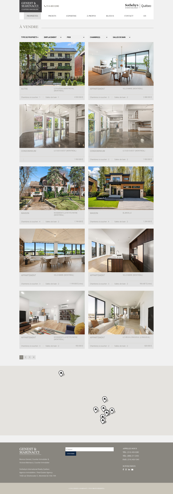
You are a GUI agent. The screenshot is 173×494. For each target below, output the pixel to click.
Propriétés (32, 16)
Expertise (71, 16)
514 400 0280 (52, 6)
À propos (91, 16)
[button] (104, 409)
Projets (52, 16)
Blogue (110, 16)
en (145, 16)
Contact (128, 16)
